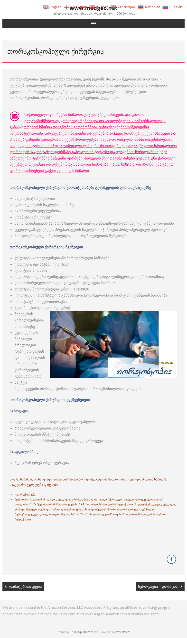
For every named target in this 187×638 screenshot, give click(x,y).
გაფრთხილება (25, 494)
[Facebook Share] (171, 559)
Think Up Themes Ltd (84, 632)
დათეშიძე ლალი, (45, 499)
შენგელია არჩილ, (70, 499)
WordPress (123, 632)
